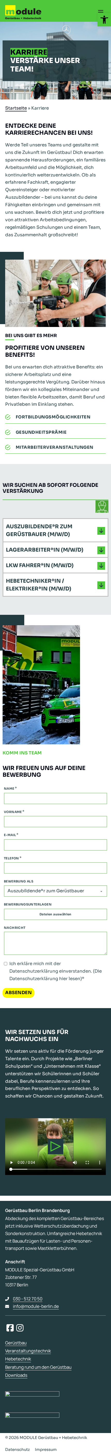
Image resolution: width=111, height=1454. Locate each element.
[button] (55, 530)
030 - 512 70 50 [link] (27, 1299)
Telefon (11, 858)
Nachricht (15, 928)
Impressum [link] (46, 1449)
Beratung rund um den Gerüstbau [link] (38, 1367)
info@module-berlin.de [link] (36, 1306)
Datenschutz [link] (17, 1449)
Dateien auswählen (55, 914)
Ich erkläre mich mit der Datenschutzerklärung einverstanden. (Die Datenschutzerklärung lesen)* (55, 971)
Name (9, 788)
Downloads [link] (16, 1375)
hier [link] (63, 978)
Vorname (13, 812)
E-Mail (10, 835)
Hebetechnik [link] (18, 1359)
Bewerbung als (18, 881)
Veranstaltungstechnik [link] (28, 1351)
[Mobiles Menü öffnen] (100, 12)
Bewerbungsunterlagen (28, 904)
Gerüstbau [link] (16, 1343)
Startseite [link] (16, 108)
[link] (104, 19)
